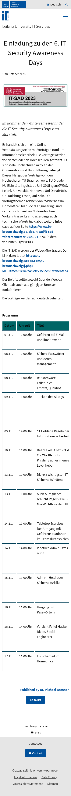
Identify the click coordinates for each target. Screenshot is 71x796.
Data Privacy (49, 777)
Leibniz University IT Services (26, 26)
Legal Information (25, 777)
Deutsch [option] (55, 4)
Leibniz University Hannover (41, 770)
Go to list (35, 700)
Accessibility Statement (28, 784)
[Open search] (67, 4)
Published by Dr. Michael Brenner (44, 689)
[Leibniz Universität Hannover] (14, 4)
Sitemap (52, 784)
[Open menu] (66, 17)
